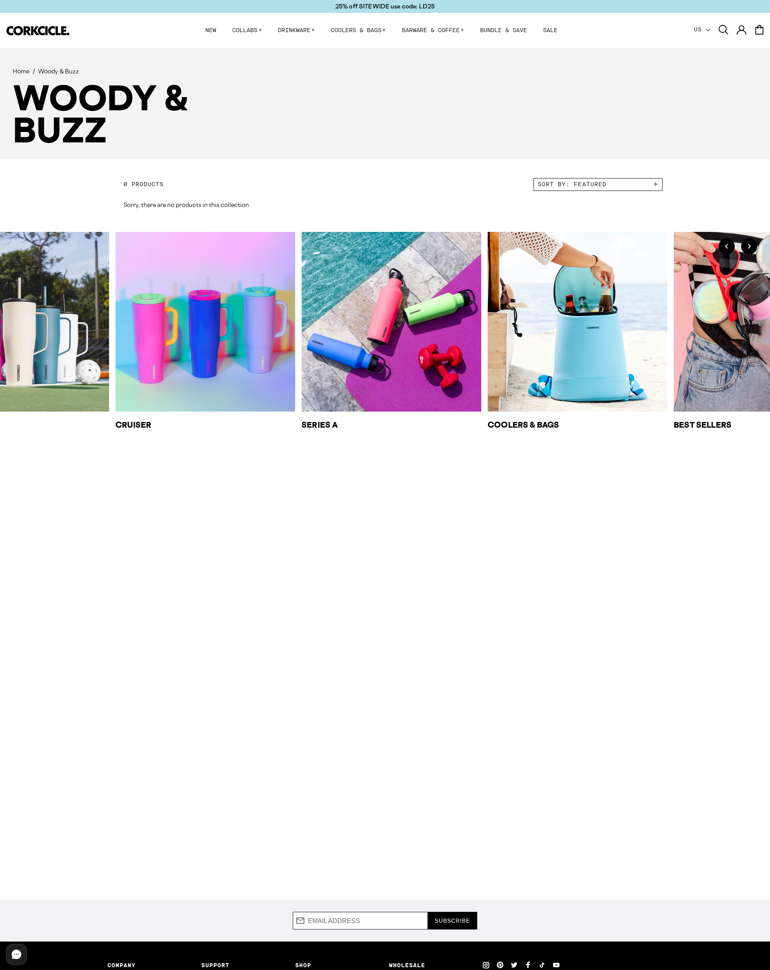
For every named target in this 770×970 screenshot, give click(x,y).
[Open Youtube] (556, 965)
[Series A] (391, 322)
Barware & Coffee (433, 30)
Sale (550, 30)
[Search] (723, 30)
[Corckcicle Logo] (37, 30)
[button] (727, 246)
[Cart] (759, 30)
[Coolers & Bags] (577, 322)
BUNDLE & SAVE (503, 30)
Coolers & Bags (358, 30)
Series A (320, 424)
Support (215, 965)
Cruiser (133, 424)
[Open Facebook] (528, 965)
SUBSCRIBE (452, 920)
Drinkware (296, 30)
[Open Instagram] (486, 965)
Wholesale (407, 965)
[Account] (741, 30)
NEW (210, 30)
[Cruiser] (205, 322)
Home (21, 71)
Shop (303, 965)
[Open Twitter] (514, 965)
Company (121, 965)
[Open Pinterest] (500, 965)
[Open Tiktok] (542, 965)
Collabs (247, 30)
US (700, 29)
